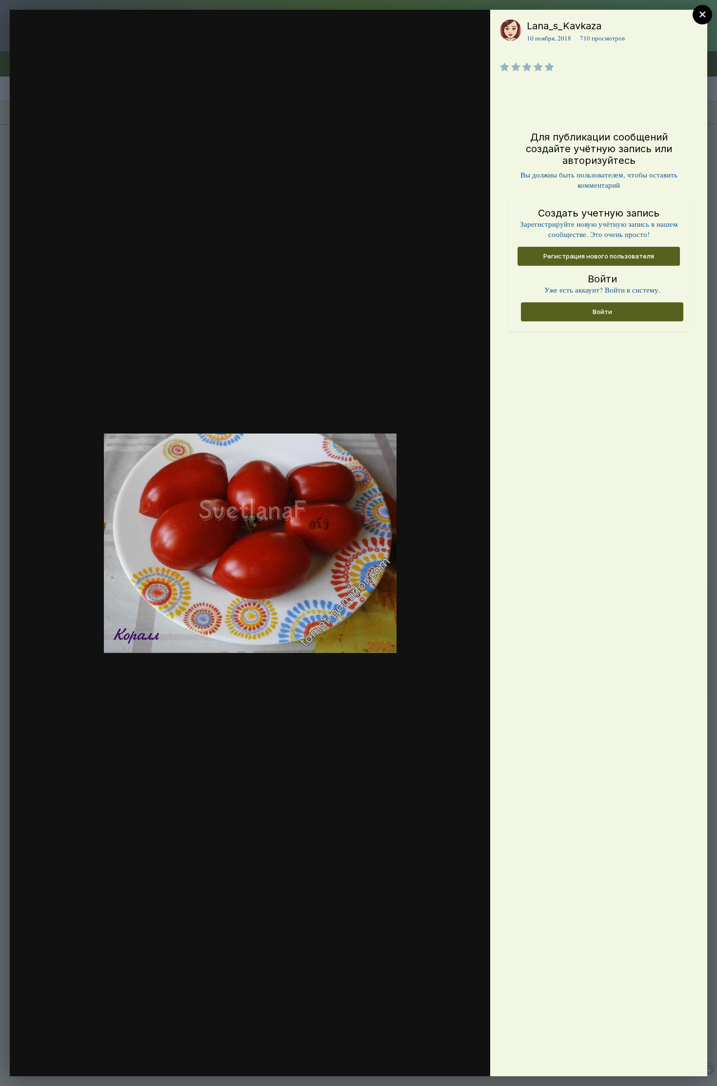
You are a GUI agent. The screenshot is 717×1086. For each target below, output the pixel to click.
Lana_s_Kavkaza (564, 26)
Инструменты (447, 1059)
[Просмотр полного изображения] (473, 28)
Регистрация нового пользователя (598, 256)
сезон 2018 (77, 45)
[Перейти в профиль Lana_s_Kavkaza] (510, 30)
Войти (602, 312)
